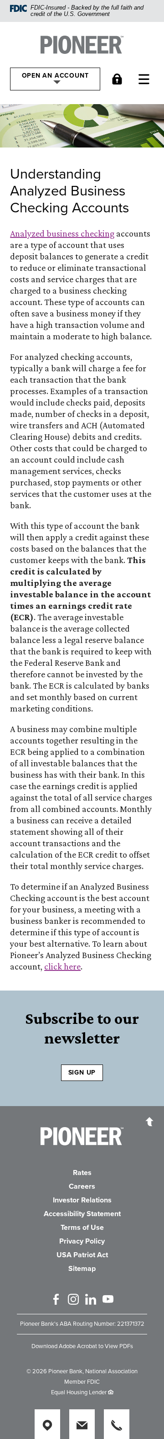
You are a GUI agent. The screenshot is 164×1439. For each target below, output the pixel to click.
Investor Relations (82, 1200)
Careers (82, 1186)
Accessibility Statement (82, 1213)
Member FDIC (82, 1382)
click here (62, 966)
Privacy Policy (82, 1241)
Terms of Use (82, 1227)
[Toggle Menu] (146, 79)
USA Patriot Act (82, 1255)
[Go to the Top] (149, 1121)
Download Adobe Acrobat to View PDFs (82, 1346)
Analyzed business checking (62, 233)
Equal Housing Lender (79, 1392)
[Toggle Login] (119, 79)
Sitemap (82, 1268)
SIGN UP (82, 1072)
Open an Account (55, 75)
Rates (82, 1172)
